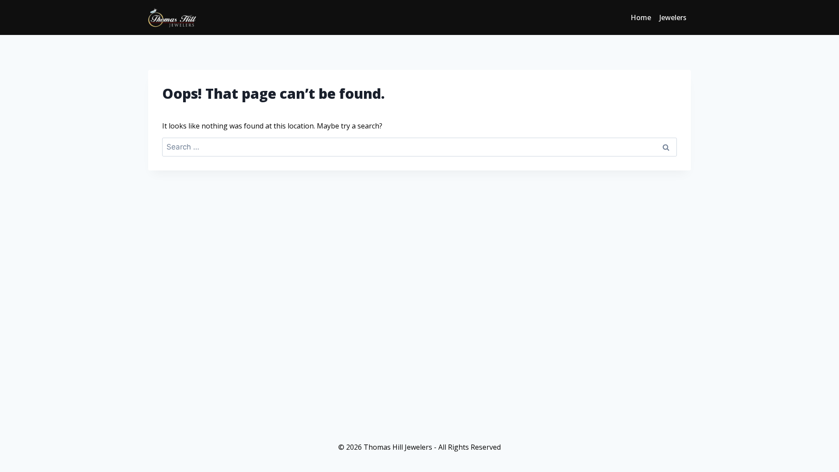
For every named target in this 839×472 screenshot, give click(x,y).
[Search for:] (419, 147)
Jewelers (672, 17)
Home (641, 17)
